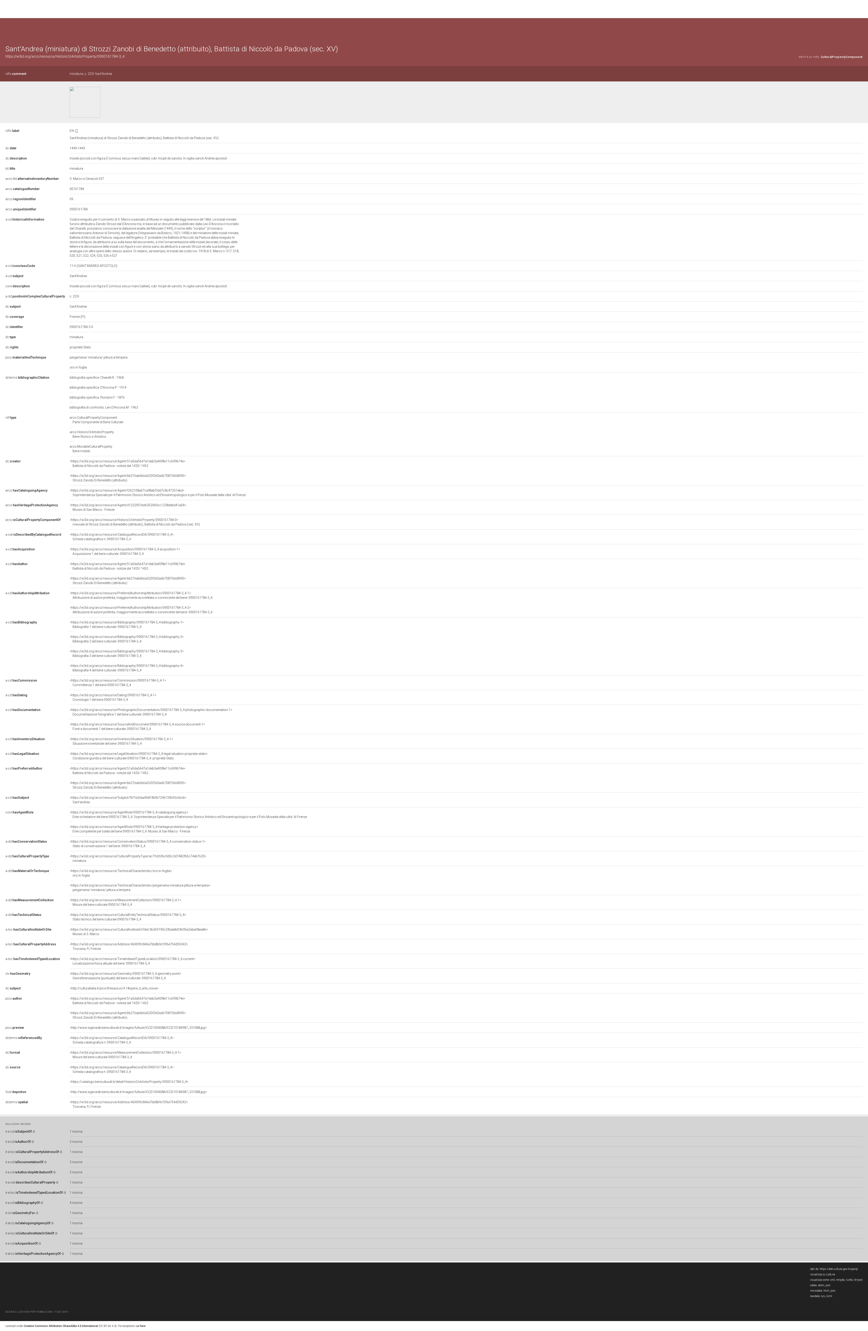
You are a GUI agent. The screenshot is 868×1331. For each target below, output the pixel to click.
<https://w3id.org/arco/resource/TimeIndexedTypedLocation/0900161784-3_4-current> (132, 961)
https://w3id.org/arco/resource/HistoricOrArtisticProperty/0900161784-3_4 (65, 56)
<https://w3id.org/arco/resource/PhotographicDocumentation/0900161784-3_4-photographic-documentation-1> (151, 712)
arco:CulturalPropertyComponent (96, 420)
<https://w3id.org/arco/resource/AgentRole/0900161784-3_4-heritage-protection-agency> (134, 829)
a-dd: (35, 296)
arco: (22, 189)
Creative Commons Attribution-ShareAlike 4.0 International (61, 1326)
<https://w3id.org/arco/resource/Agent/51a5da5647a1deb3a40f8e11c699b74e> (127, 463)
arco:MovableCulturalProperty (91, 449)
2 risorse (76, 1141)
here (143, 1326)
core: (17, 286)
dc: (10, 148)
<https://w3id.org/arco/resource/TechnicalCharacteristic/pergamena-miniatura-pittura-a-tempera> (140, 888)
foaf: (15, 1092)
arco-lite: (32, 179)
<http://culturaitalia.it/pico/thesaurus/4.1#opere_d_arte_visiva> (114, 988)
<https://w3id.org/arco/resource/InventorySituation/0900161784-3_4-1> (121, 741)
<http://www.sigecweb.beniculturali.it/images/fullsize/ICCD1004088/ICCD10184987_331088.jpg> (138, 1027)
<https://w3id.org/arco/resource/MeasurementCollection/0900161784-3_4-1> (125, 902)
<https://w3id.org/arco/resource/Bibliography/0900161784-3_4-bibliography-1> (127, 624)
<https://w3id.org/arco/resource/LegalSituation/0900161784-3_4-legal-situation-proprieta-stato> (139, 756)
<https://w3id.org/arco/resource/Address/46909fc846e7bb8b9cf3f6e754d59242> (129, 946)
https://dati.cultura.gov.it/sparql (839, 1269)
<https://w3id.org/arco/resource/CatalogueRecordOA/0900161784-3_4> (122, 537)
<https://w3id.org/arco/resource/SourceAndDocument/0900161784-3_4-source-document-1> (137, 727)
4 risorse (76, 1203)
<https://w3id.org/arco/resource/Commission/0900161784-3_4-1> (118, 683)
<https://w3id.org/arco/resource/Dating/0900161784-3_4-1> (113, 697)
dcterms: (27, 377)
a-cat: (33, 534)
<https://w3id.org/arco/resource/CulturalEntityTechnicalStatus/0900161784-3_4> (128, 917)
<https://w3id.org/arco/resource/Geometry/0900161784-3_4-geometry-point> (125, 976)
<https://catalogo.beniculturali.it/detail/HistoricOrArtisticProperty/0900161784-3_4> (129, 1082)
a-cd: (24, 219)
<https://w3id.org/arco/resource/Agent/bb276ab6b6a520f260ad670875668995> (128, 478)
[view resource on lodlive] (860, 29)
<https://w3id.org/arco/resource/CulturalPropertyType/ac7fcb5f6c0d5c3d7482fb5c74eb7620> (138, 858)
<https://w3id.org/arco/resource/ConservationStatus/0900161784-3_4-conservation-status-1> (138, 844)
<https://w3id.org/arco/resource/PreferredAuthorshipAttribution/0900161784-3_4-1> (141, 595)
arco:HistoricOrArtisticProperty (92, 434)
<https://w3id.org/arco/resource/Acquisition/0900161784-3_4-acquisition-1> (125, 551)
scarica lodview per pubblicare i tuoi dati (36, 1311)
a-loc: (28, 929)
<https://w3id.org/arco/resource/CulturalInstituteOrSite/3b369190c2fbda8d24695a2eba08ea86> (139, 932)
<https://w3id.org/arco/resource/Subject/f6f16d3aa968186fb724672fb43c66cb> (128, 800)
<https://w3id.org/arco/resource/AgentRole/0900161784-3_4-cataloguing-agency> (188, 814)
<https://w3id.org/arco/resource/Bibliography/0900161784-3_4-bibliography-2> (127, 639)
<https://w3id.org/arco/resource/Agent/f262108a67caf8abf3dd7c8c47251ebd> (158, 493)
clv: (17, 973)
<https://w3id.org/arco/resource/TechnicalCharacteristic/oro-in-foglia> (121, 873)
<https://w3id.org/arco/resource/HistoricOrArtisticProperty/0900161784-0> (135, 522)
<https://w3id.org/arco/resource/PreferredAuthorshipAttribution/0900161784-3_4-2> (141, 610)
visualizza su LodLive (822, 1274)
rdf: (10, 417)
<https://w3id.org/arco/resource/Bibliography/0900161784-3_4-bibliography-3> (127, 653)
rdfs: (15, 74)
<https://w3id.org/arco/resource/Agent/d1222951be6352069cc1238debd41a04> (128, 507)
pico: (25, 357)
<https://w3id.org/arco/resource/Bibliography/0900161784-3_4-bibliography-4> (127, 668)
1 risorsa (76, 1131)
